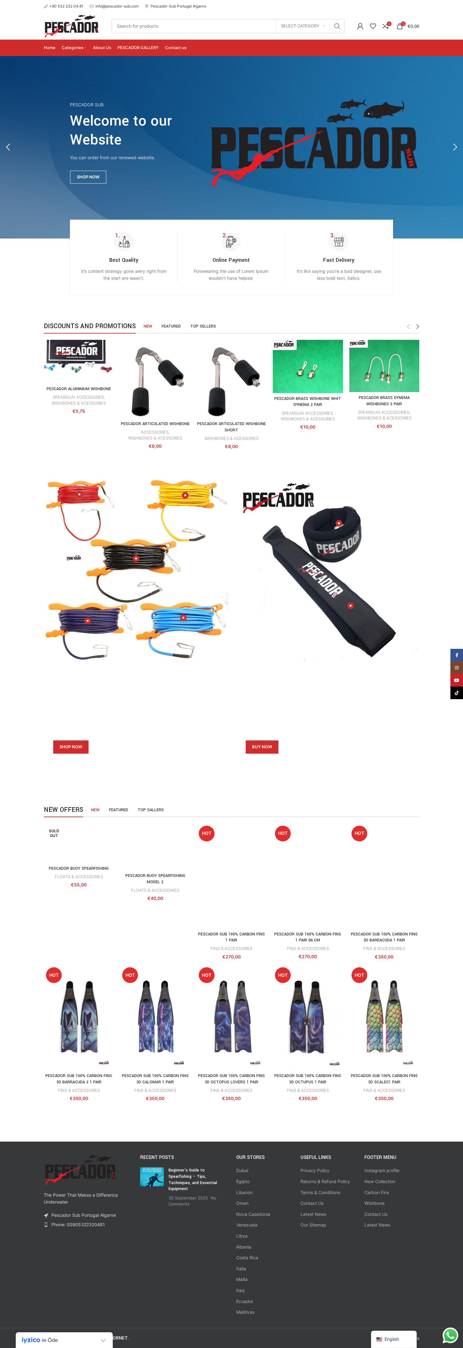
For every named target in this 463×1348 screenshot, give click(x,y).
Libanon (244, 1192)
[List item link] (87, 1224)
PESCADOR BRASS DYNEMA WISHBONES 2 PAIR (384, 401)
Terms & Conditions (320, 1192)
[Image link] (313, 142)
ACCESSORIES (155, 432)
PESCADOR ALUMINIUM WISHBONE (79, 389)
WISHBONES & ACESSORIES (79, 403)
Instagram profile (381, 1170)
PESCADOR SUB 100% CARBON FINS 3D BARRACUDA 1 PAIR (384, 937)
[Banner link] (135, 718)
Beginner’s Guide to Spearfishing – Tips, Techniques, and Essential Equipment (193, 1179)
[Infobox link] (63, 6)
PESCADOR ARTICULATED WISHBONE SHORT (231, 427)
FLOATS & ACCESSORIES (79, 876)
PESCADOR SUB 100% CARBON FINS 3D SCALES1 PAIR (384, 1079)
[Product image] (79, 361)
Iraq (240, 1290)
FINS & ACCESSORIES (231, 948)
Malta (242, 1279)
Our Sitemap (313, 1224)
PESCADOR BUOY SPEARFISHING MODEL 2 (155, 879)
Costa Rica (247, 1257)
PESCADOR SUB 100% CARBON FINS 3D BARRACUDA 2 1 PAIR (78, 1079)
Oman (242, 1203)
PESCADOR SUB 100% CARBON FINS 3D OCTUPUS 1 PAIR (307, 1079)
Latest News (313, 1214)
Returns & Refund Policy (325, 1181)
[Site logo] (71, 25)
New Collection (379, 1181)
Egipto (242, 1181)
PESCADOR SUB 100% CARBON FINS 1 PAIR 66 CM (307, 937)
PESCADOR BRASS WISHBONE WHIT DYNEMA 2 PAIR (307, 402)
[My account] (360, 26)
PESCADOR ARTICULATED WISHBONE (155, 424)
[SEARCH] (337, 26)
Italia (241, 1268)
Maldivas (245, 1312)
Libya (242, 1235)
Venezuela (246, 1224)
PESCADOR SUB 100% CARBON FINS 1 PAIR (231, 937)
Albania (243, 1247)
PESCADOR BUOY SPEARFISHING (79, 868)
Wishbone (374, 1203)
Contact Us (311, 1203)
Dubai (242, 1170)
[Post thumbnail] (152, 1187)
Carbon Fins (376, 1192)
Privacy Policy (314, 1170)
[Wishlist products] (373, 26)
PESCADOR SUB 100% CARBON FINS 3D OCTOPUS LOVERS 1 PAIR (231, 1079)
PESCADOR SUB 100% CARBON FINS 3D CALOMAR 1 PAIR (155, 1079)
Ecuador (244, 1301)
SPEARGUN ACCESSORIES (78, 397)
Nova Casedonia (253, 1214)
